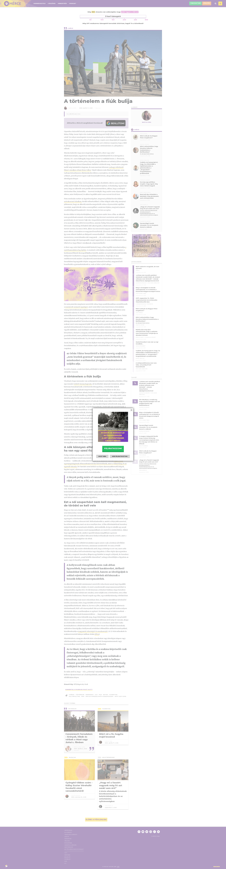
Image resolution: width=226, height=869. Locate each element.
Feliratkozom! (113, 448)
